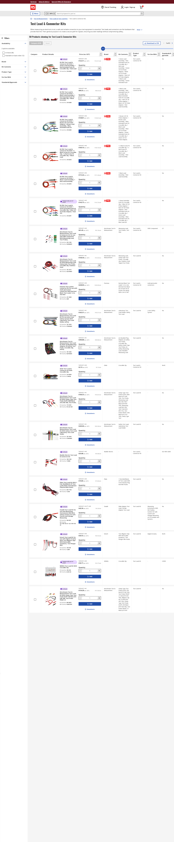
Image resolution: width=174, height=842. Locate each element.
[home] (31, 18)
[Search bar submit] (141, 13)
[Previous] (164, 43)
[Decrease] (80, 68)
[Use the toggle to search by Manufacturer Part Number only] (54, 13)
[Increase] (99, 68)
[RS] (33, 7)
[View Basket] (141, 7)
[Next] (172, 43)
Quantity (82, 65)
